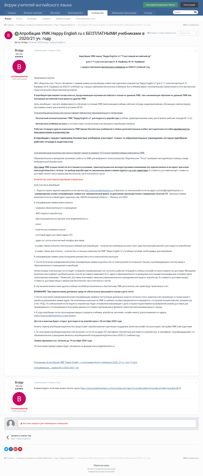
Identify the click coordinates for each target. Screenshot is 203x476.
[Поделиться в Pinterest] (20, 449)
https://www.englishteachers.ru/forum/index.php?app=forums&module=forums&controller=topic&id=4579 (130, 388)
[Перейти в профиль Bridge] (8, 35)
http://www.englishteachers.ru (99, 190)
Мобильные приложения (124, 13)
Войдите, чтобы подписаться (163, 33)
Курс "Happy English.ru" (55, 42)
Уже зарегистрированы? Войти (160, 5)
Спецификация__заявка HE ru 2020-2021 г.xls (56, 368)
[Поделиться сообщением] (195, 51)
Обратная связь (101, 465)
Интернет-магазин (33, 13)
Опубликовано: (47, 50)
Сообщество (97, 13)
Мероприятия (75, 13)
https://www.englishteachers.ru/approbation (55, 316)
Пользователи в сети (85, 19)
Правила (47, 19)
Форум (8, 19)
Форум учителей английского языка (38, 5)
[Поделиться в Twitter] (6, 449)
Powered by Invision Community (101, 472)
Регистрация (189, 5)
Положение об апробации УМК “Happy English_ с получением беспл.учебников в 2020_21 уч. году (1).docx (85, 362)
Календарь (32, 19)
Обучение (55, 13)
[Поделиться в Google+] (15, 449)
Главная (12, 13)
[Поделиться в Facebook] (11, 449)
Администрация (63, 19)
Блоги (19, 19)
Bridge (25, 42)
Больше (148, 13)
